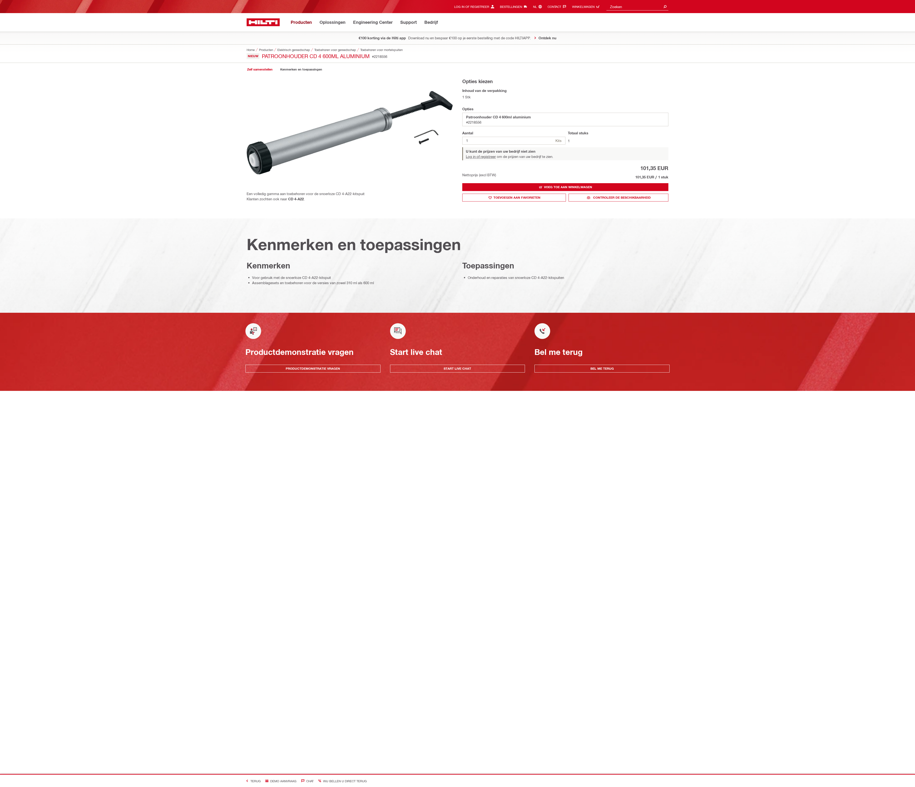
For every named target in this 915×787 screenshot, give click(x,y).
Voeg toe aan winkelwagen (568, 187)
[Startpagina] (263, 22)
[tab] (259, 69)
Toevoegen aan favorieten (516, 197)
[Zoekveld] (665, 6)
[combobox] (637, 6)
